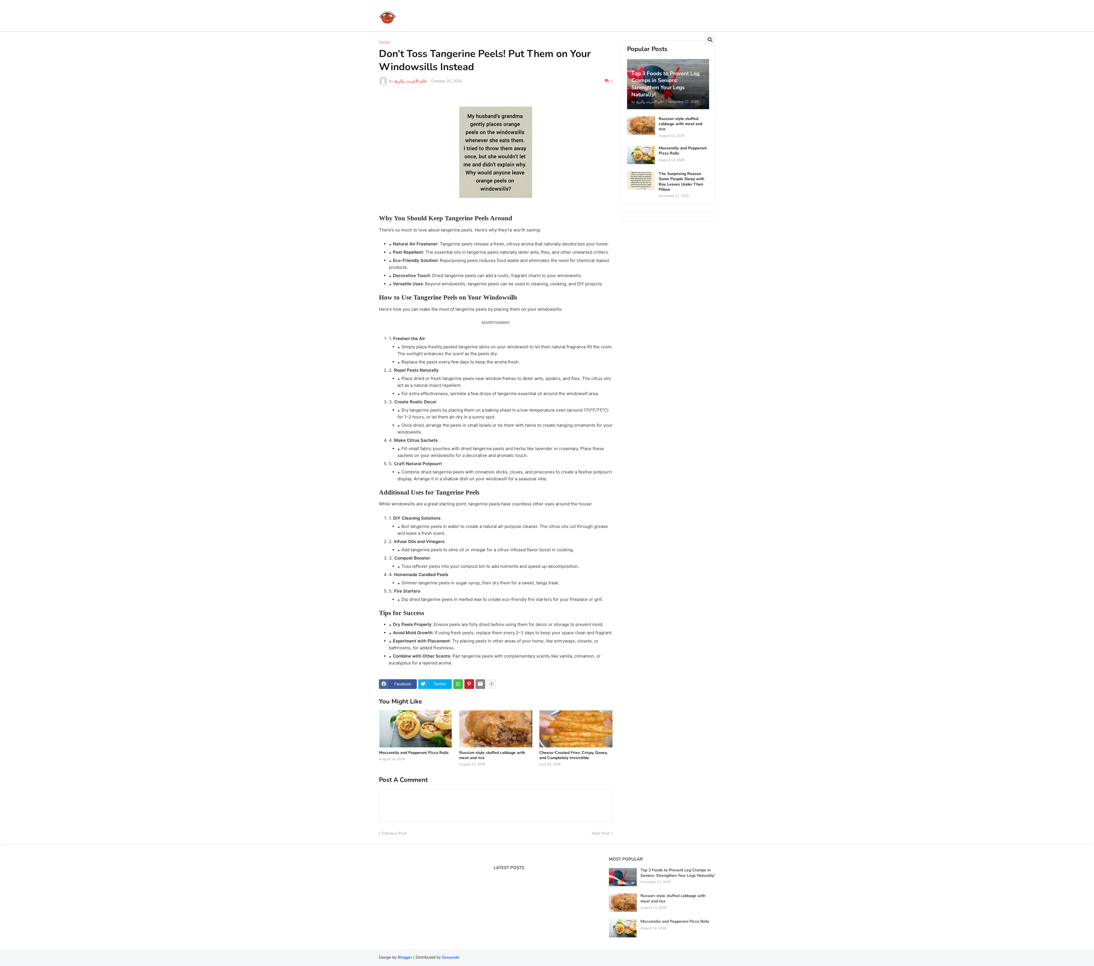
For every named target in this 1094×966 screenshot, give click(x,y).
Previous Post (394, 833)
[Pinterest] (469, 684)
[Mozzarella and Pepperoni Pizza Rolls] (415, 728)
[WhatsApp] (458, 684)
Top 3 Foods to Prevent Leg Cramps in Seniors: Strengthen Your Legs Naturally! (677, 873)
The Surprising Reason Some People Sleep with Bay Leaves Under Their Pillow (681, 181)
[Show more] (491, 684)
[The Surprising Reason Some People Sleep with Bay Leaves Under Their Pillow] (641, 180)
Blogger (405, 957)
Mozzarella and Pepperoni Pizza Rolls (414, 752)
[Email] (480, 684)
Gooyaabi (450, 957)
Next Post (600, 833)
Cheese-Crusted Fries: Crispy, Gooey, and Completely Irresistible (573, 755)
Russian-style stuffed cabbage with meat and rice (492, 755)
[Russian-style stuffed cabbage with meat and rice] (495, 728)
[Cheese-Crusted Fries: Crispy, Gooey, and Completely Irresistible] (576, 728)
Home (384, 42)
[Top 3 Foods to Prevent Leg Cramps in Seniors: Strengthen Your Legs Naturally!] (623, 877)
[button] (710, 40)
